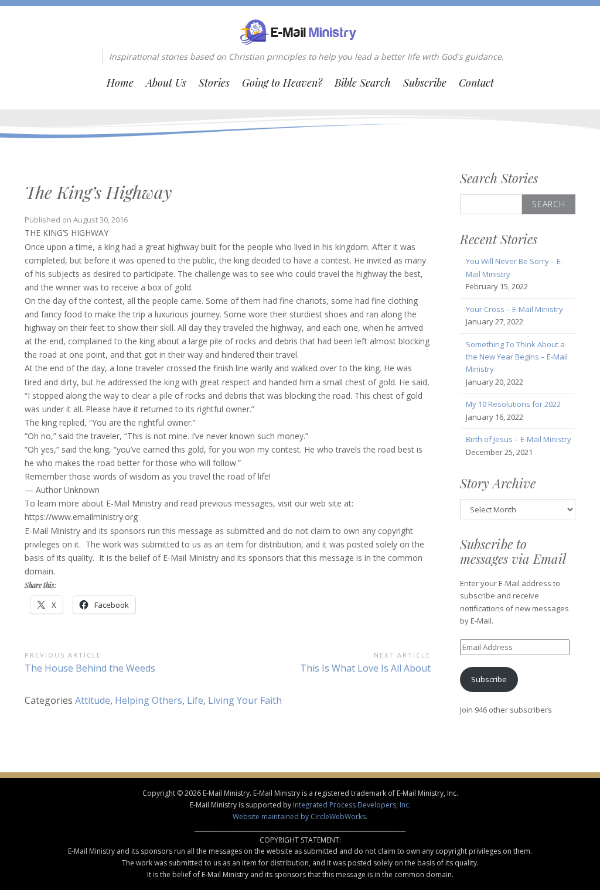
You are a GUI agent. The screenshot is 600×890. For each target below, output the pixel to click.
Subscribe (424, 83)
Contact (476, 83)
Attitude (92, 700)
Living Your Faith (245, 700)
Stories (214, 83)
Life (195, 700)
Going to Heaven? (282, 83)
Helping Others (148, 700)
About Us (166, 83)
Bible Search (363, 83)
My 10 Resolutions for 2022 (513, 404)
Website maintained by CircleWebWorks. (300, 816)
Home (120, 83)
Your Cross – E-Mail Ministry (514, 309)
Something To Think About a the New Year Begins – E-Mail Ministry (517, 357)
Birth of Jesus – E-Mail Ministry (518, 439)
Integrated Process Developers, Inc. (352, 805)
